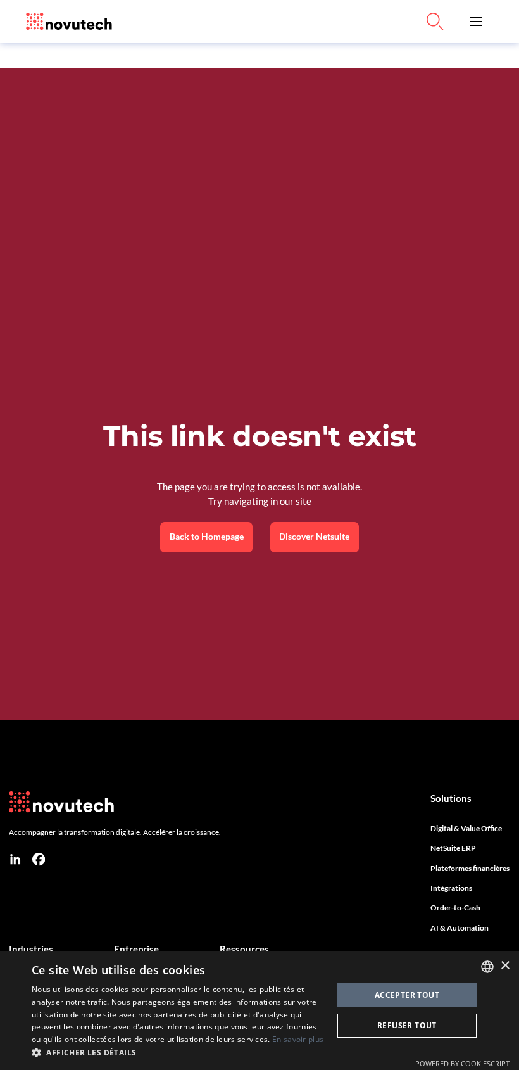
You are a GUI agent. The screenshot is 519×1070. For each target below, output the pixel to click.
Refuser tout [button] (407, 1025)
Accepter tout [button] (407, 995)
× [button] (505, 966)
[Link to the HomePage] (69, 21)
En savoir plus (297, 1039)
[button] (476, 21)
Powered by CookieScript (462, 1063)
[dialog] (259, 1010)
